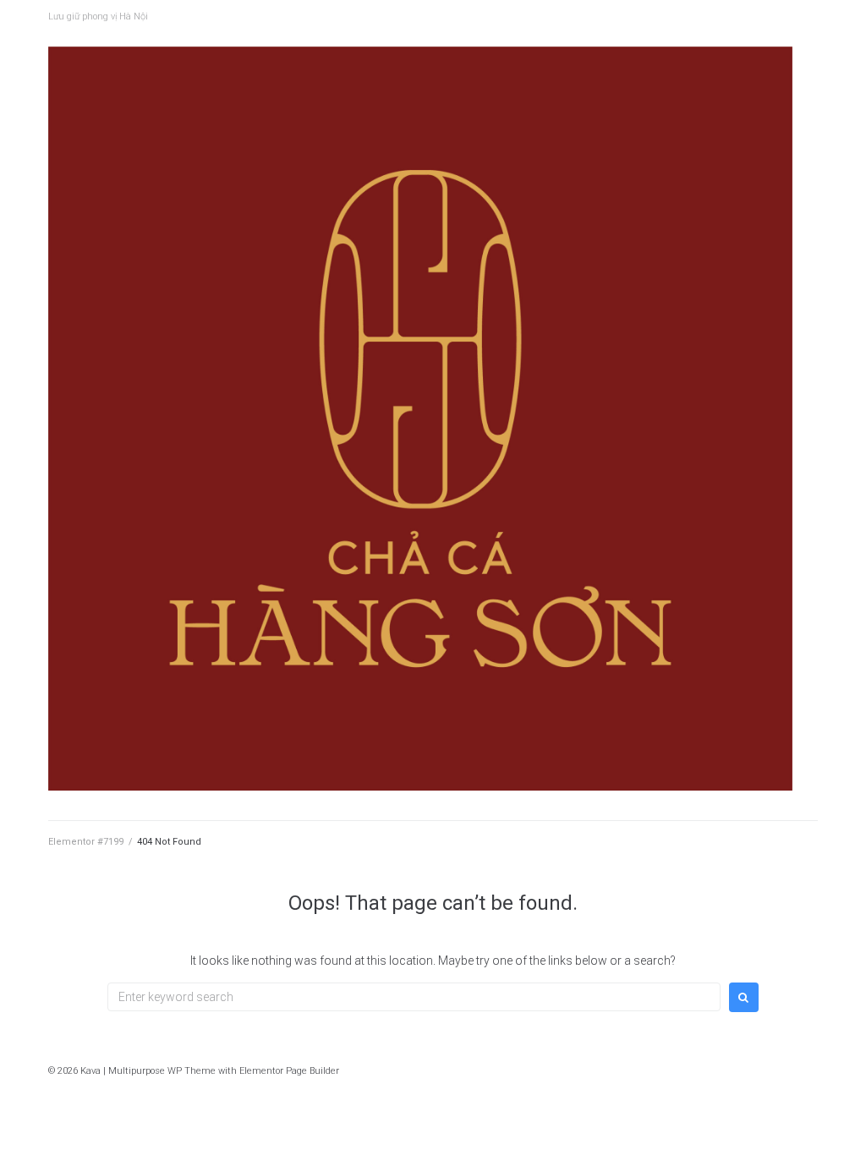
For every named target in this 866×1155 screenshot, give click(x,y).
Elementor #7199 (85, 841)
